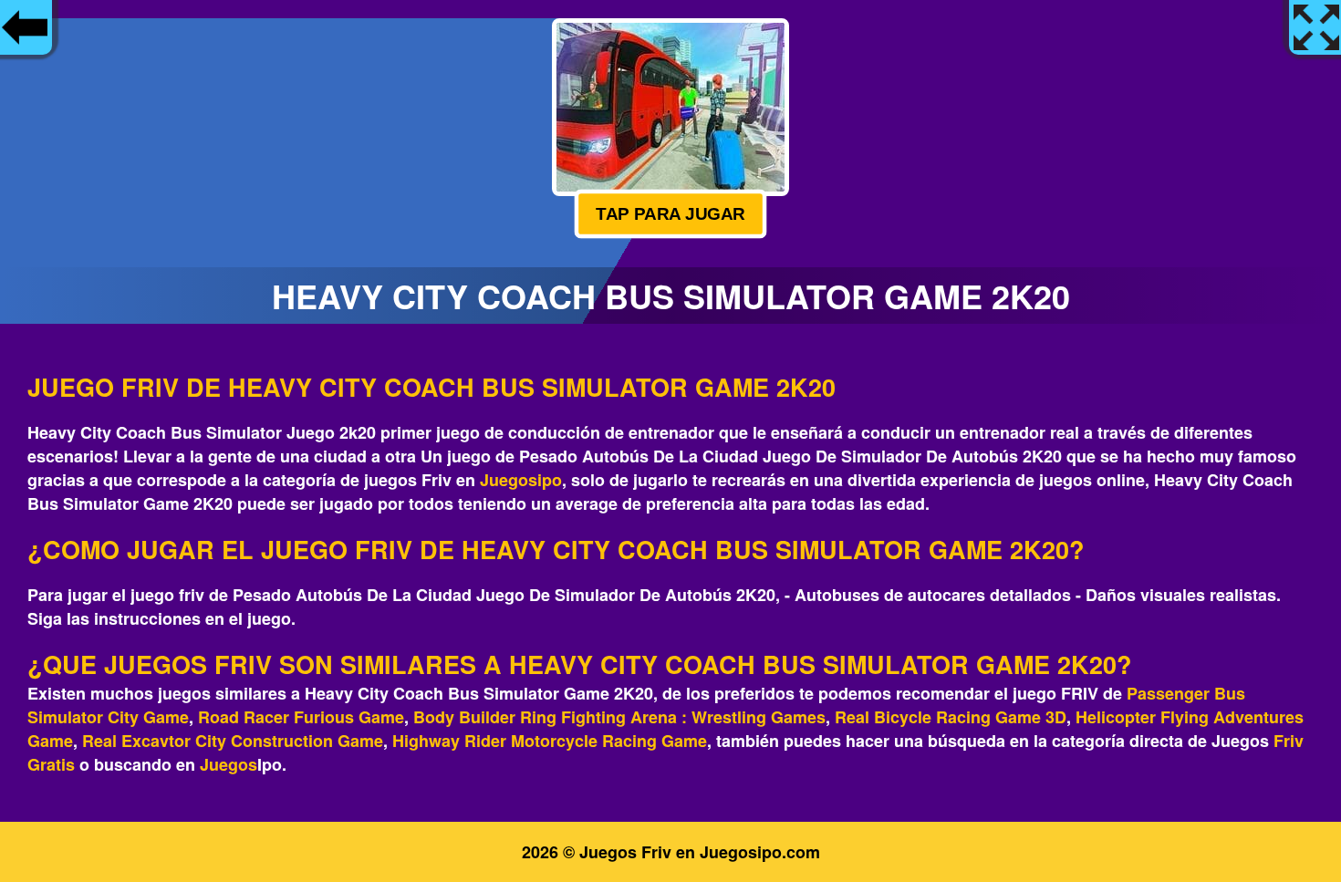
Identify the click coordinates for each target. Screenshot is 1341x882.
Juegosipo (521, 480)
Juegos (228, 764)
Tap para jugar (671, 213)
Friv (1288, 740)
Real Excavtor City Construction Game (232, 740)
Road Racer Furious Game (301, 717)
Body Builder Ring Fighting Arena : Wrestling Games (619, 717)
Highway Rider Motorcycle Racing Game (549, 740)
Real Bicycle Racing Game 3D (950, 717)
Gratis (51, 764)
